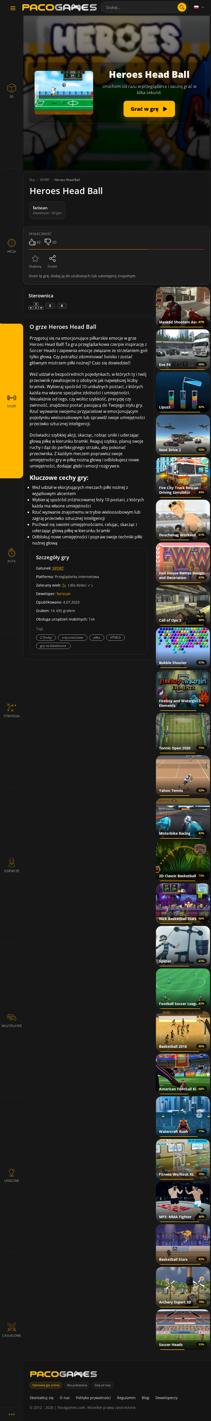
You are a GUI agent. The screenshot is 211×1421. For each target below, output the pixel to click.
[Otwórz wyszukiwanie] (182, 7)
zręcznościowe (72, 637)
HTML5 (115, 637)
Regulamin (126, 1397)
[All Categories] (11, 1414)
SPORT (58, 568)
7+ (64, 585)
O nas (65, 1397)
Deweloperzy (166, 1397)
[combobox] (144, 7)
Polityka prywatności (93, 1397)
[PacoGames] (64, 1375)
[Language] (199, 7)
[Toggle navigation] (13, 8)
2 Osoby (46, 637)
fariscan (64, 593)
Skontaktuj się (42, 1397)
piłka (96, 637)
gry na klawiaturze (53, 645)
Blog (145, 1397)
